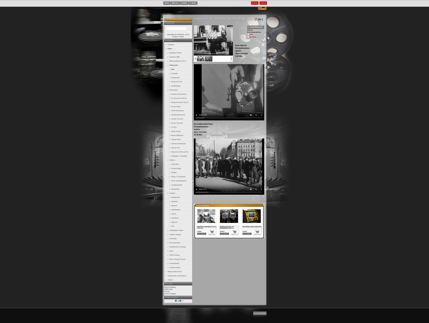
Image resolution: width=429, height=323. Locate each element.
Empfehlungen (176, 86)
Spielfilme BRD (174, 57)
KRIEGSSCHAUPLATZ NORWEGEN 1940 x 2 (227, 227)
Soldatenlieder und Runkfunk (177, 276)
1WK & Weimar (174, 255)
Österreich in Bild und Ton (179, 152)
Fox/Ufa (174, 127)
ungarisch (174, 222)
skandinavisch (175, 197)
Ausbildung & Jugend (176, 230)
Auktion (170, 280)
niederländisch (175, 210)
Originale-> (171, 44)
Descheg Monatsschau (178, 115)
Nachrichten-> (174, 90)
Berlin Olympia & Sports (177, 259)
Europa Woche (176, 106)
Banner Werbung (170, 287)
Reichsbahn (173, 238)
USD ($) (263, 3)
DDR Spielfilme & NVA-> (177, 61)
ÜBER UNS (168, 289)
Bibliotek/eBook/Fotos (175, 271)
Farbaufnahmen (174, 263)
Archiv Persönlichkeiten (178, 181)
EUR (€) (255, 3)
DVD (251, 34)
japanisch (174, 205)
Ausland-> (172, 193)
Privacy (167, 291)
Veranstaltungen (176, 168)
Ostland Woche (176, 139)
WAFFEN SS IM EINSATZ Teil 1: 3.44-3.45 (207, 227)
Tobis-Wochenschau (177, 110)
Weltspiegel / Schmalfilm (179, 156)
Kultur (171, 251)
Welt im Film (175, 148)
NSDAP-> (172, 160)
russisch (173, 214)
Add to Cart (211, 234)
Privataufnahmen (174, 243)
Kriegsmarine (175, 77)
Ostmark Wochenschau (178, 143)
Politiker (174, 172)
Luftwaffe (174, 73)
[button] (166, 3)
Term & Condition (170, 294)
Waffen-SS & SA (176, 82)
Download (252, 37)
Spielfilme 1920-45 (175, 53)
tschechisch (174, 218)
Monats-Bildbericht (177, 135)
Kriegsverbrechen (175, 267)
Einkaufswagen (172, 20)
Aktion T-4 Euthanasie (178, 177)
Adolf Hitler (175, 164)
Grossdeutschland (176, 185)
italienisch (174, 201)
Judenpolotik (175, 189)
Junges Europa (175, 131)
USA (172, 226)
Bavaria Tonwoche (177, 123)
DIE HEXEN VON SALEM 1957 (252, 227)
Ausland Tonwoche (177, 119)
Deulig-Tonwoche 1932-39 (179, 102)
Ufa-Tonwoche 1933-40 (178, 98)
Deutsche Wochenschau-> (179, 94)
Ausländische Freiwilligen (177, 247)
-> (170, 49)
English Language (175, 234)
